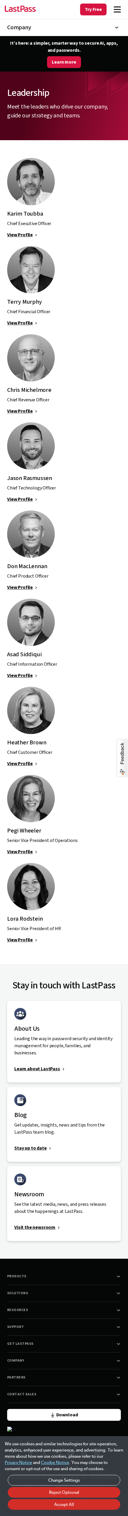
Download (67, 1415)
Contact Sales (21, 1394)
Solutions (17, 1293)
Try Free (93, 9)
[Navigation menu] (117, 9)
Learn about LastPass (37, 1069)
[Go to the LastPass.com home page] (20, 9)
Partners (16, 1377)
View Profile (20, 235)
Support (15, 1326)
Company (15, 1360)
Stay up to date (30, 1148)
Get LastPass (20, 1343)
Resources (17, 1310)
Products (16, 1276)
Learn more (64, 62)
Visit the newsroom (34, 1227)
